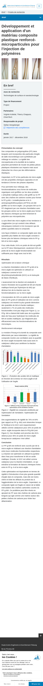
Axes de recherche (12, 92)
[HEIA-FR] (18, 6)
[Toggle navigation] (39, 6)
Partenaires (8, 111)
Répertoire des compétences (17, 128)
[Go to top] (40, 635)
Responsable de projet (13, 121)
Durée (6, 134)
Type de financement (12, 101)
